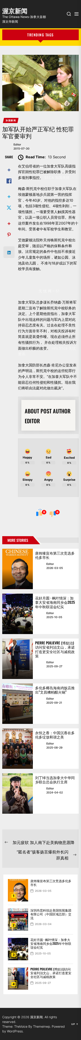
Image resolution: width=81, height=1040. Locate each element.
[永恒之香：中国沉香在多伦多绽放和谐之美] (17, 748)
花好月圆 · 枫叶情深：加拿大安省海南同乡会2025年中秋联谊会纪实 (55, 602)
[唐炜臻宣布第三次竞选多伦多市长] (17, 569)
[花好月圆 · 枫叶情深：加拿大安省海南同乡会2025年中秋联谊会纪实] (17, 614)
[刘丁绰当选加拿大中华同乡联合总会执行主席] (17, 793)
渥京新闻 (14, 10)
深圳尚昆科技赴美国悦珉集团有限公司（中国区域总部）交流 (50, 914)
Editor (17, 144)
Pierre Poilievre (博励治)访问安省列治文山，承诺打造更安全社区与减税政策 (55, 649)
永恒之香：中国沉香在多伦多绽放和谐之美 (55, 735)
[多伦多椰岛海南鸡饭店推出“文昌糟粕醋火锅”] (17, 703)
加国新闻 (11, 120)
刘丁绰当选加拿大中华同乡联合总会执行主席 (55, 779)
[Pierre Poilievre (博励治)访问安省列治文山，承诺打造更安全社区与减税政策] (17, 659)
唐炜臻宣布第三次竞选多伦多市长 (55, 555)
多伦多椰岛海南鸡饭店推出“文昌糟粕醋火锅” (55, 690)
